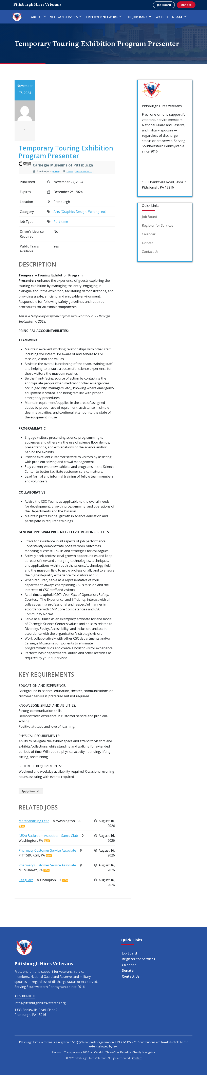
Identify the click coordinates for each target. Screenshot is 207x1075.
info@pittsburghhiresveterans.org (40, 1003)
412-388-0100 (152, 160)
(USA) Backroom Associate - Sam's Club (48, 835)
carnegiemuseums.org (80, 171)
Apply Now (28, 791)
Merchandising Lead (34, 821)
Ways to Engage (169, 17)
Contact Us (150, 252)
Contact (137, 1058)
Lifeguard (26, 880)
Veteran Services (64, 17)
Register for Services (157, 225)
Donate (186, 5)
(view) (55, 171)
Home (17, 16)
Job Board (164, 5)
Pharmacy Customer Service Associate (47, 850)
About (36, 17)
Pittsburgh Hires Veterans (37, 5)
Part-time (61, 221)
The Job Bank (137, 17)
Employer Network (102, 17)
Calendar (148, 234)
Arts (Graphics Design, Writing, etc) (80, 211)
